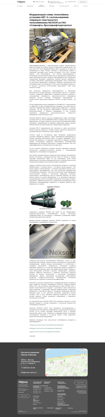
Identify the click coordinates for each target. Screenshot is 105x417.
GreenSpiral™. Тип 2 (37, 391)
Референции (35, 401)
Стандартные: (47, 387)
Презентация (60, 399)
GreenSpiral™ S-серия (48, 391)
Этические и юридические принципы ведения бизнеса (63, 405)
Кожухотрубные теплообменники (61, 394)
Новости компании (37, 402)
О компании (19, 6)
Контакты (70, 408)
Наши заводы (36, 397)
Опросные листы (61, 397)
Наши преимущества (36, 400)
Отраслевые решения (58, 408)
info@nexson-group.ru (29, 372)
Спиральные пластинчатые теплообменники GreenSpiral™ (46, 325)
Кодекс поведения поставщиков (61, 403)
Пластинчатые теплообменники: (61, 386)
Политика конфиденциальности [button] (22, 411)
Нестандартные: (37, 387)
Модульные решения (47, 382)
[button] (83, 2)
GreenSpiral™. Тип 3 (37, 392)
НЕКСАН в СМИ (60, 401)
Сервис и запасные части (41, 6)
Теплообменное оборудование (37, 382)
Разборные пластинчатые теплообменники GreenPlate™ (45, 328)
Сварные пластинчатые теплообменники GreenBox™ (44, 331)
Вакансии (35, 404)
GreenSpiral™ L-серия (48, 389)
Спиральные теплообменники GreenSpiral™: (40, 386)
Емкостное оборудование (62, 382)
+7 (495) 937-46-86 (71, 1)
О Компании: (36, 396)
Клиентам (76, 6)
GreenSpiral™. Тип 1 (37, 389)
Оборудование (30, 6)
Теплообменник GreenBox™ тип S (60, 391)
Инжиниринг (50, 407)
